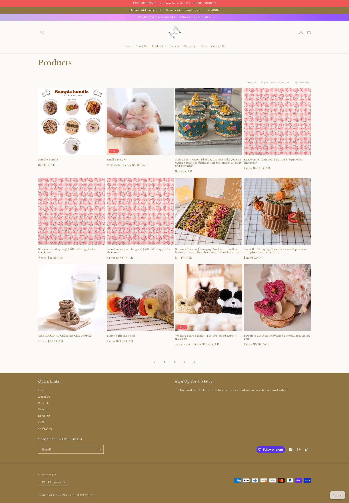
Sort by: (252, 82)
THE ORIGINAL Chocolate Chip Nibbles (64, 335)
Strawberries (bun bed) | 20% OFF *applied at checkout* (273, 161)
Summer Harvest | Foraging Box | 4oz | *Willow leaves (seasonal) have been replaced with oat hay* (208, 251)
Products (43, 403)
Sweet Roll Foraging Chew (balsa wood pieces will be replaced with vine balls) (276, 251)
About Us (44, 396)
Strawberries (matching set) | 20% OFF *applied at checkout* (139, 251)
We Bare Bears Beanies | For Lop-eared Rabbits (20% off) (206, 337)
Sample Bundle (48, 159)
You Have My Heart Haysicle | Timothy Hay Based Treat (277, 337)
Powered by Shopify (81, 494)
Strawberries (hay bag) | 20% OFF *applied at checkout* (67, 251)
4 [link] (194, 362)
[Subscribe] (99, 449)
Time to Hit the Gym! (121, 335)
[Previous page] (155, 362)
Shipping (44, 415)
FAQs (41, 422)
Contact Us (45, 428)
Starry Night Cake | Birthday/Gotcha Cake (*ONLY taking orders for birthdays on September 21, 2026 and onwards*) (208, 162)
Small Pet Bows (117, 159)
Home (42, 390)
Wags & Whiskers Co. (58, 494)
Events (42, 409)
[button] (42, 32)
